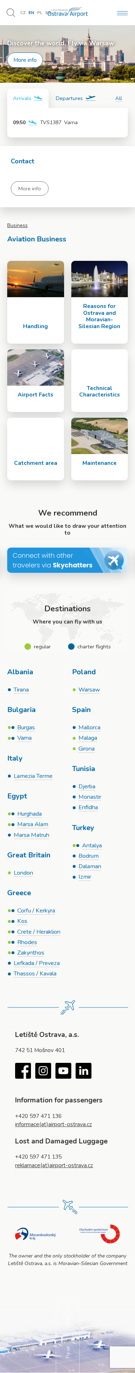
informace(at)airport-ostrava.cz (53, 1124)
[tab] (28, 98)
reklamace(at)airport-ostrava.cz (54, 1165)
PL (39, 12)
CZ (23, 12)
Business (17, 225)
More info (25, 60)
